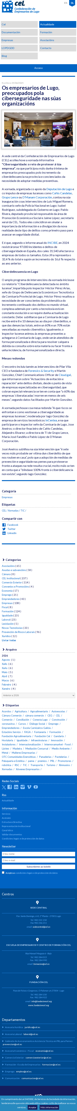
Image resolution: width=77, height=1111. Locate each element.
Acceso (38, 68)
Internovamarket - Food (57, 744)
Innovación (57, 740)
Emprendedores (10, 598)
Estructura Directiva (12, 822)
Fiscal (5, 607)
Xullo (5, 663)
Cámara (6, 574)
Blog (4, 55)
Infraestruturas (39, 740)
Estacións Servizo (11, 732)
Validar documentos (12, 834)
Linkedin (11, 533)
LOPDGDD (8, 48)
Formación (46, 32)
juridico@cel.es (32, 1027)
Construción (58, 719)
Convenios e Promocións (15, 586)
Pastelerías (61, 756)
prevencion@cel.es (12, 1044)
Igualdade (7, 615)
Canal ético (7, 830)
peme (31, 760)
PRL (52, 760)
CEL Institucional (11, 578)
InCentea (51, 420)
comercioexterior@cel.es (38, 1057)
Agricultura (21, 711)
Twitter (11, 528)
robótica (6, 765)
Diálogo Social (37, 723)
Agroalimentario (39, 711)
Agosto (6, 659)
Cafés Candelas (62, 193)
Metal (5, 752)
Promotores (64, 760)
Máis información (49, 1107)
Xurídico (6, 636)
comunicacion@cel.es (32, 1078)
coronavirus (8, 723)
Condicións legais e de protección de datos (23, 838)
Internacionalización (30, 744)
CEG (49, 715)
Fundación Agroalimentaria (16, 736)
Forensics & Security (41, 370)
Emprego (7, 594)
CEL (20, 7)
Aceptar (32, 1107)
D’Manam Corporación (37, 197)
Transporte (36, 765)
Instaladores (9, 744)
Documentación (11, 32)
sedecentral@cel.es (41, 926)
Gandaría (59, 736)
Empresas (7, 40)
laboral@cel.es (31, 1034)
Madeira (17, 748)
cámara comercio (34, 715)
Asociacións (47, 40)
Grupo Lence (10, 197)
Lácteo (5, 748)
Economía (7, 590)
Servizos (6, 813)
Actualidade (47, 24)
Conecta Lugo (40, 719)
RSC (17, 765)
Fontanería (40, 732)
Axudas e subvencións (14, 570)
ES (65, 3)
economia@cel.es (44, 1050)
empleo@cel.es (24, 1071)
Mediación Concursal (36, 748)
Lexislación (8, 623)
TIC (23, 510)
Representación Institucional (16, 826)
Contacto (45, 48)
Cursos (22, 723)
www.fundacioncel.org (38, 1005)
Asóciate (6, 817)
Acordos (6, 711)
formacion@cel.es (41, 964)
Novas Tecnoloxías (12, 627)
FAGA (27, 732)
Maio (5, 672)
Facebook (12, 524)
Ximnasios (64, 765)
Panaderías (45, 756)
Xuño (5, 668)
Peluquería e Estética (13, 760)
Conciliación (22, 719)
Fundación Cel (42, 736)
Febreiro (7, 684)
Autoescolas (58, 711)
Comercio (7, 719)
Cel (4, 24)
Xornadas (13, 510)
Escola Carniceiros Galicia (37, 727)
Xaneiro (6, 688)
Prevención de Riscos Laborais (18, 631)
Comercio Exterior (12, 582)
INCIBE (52, 242)
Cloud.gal (65, 375)
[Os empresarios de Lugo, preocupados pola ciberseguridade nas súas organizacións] (38, 147)
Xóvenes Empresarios (27, 769)
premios (42, 760)
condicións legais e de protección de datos (37, 872)
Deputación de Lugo (59, 189)
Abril (5, 676)
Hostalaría (7, 740)
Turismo (50, 765)
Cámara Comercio (12, 715)
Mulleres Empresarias (23, 752)
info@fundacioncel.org (41, 1001)
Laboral (6, 619)
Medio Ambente (61, 748)
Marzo (6, 680)
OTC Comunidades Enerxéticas (19, 756)
